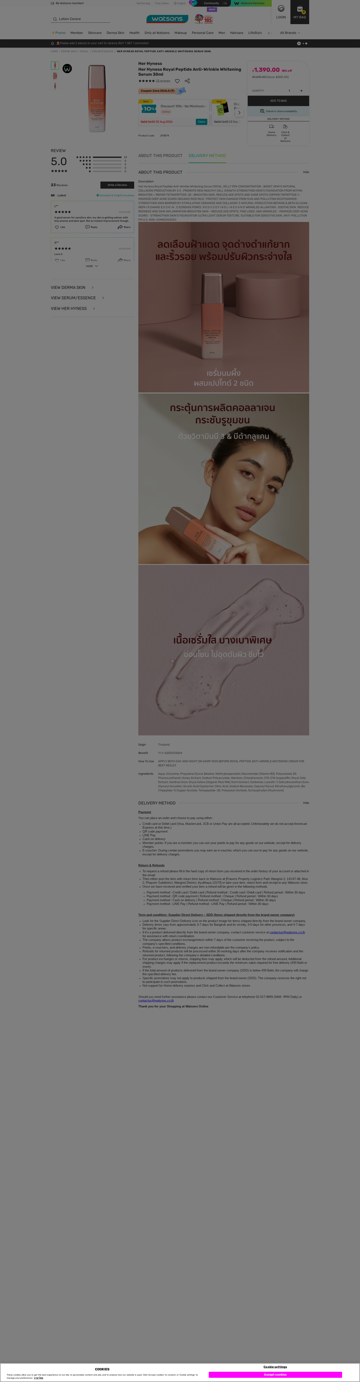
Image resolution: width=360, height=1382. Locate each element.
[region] (180, 1372)
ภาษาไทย (38, 1378)
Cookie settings (275, 1366)
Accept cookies (275, 1374)
